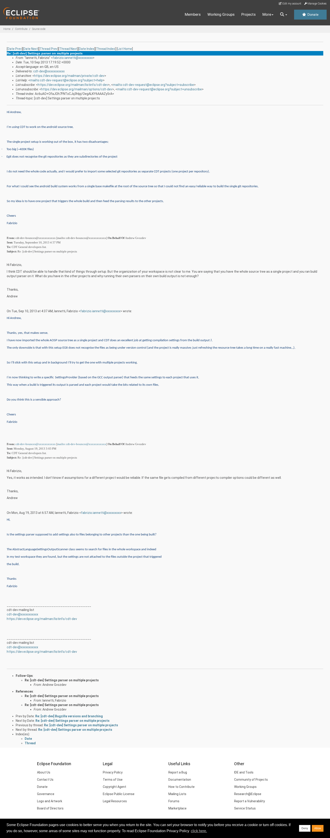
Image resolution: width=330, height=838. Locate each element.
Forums (173, 801)
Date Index (86, 49)
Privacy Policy (113, 772)
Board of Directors (50, 808)
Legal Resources (115, 801)
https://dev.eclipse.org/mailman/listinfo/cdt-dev (73, 85)
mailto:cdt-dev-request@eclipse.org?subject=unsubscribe (159, 89)
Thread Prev (48, 49)
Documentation (179, 779)
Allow (317, 828)
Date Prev (15, 49)
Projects (248, 14)
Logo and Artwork (49, 801)
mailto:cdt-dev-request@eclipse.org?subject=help (66, 80)
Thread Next (68, 49)
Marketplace (177, 808)
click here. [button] (199, 831)
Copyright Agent (114, 787)
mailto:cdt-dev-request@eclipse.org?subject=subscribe (153, 85)
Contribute (21, 29)
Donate (312, 15)
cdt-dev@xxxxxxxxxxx (49, 71)
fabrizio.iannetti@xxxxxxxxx (73, 58)
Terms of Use (113, 779)
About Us (43, 772)
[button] (283, 14)
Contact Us (45, 779)
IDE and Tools (243, 772)
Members (193, 14)
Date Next (31, 49)
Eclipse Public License (118, 794)
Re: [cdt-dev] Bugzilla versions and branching (69, 716)
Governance (45, 794)
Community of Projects (251, 779)
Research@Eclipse (247, 794)
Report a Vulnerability (249, 801)
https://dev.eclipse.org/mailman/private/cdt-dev (69, 76)
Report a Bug (177, 772)
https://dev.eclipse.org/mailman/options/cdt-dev (76, 89)
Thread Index (105, 49)
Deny (304, 828)
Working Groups (221, 14)
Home (6, 29)
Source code (38, 29)
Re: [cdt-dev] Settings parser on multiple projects (62, 680)
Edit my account (291, 3)
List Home (124, 49)
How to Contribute (181, 787)
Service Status (245, 808)
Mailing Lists (177, 794)
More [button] (266, 14)
